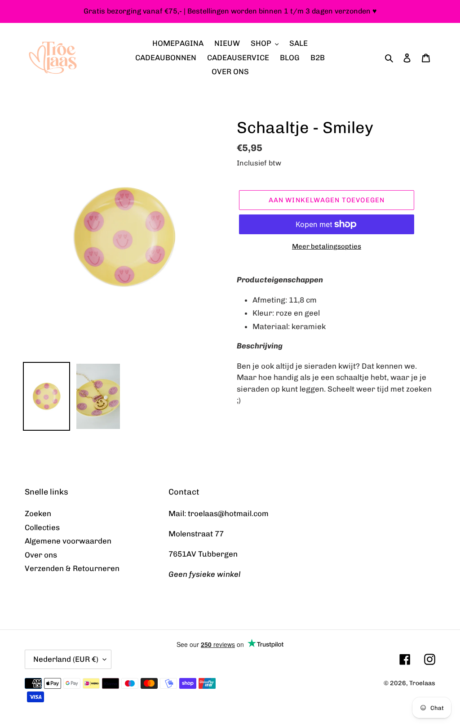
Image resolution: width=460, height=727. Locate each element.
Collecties (42, 527)
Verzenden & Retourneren (72, 568)
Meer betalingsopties (326, 246)
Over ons (41, 554)
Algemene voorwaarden (68, 540)
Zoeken (38, 513)
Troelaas (422, 683)
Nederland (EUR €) (65, 659)
